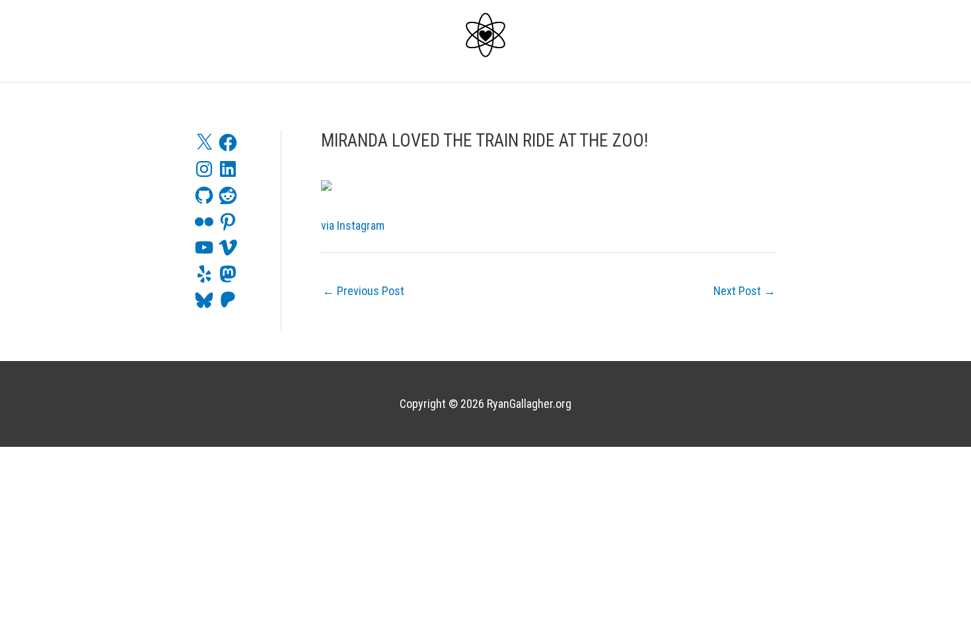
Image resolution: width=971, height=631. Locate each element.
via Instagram (352, 225)
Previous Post (363, 291)
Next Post (744, 291)
